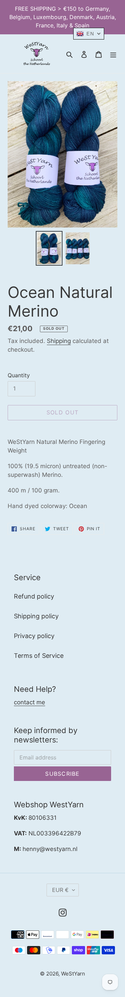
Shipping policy (36, 616)
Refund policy (34, 596)
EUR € (60, 889)
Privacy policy (34, 635)
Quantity (19, 375)
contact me (29, 702)
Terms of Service (39, 655)
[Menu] (113, 54)
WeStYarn (73, 973)
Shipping (59, 340)
